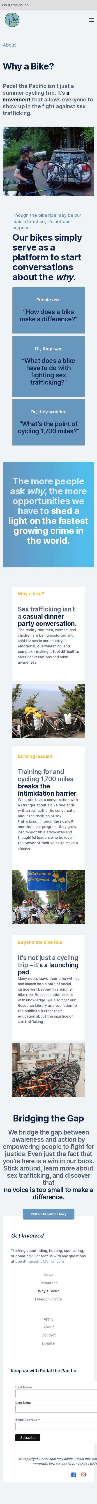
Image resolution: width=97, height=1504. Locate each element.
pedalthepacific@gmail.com (39, 1261)
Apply (48, 1319)
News (48, 1275)
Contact (49, 1335)
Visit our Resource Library (48, 1214)
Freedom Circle (48, 1299)
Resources (48, 1283)
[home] (11, 20)
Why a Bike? (48, 1291)
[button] (90, 19)
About (48, 1327)
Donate (48, 1343)
